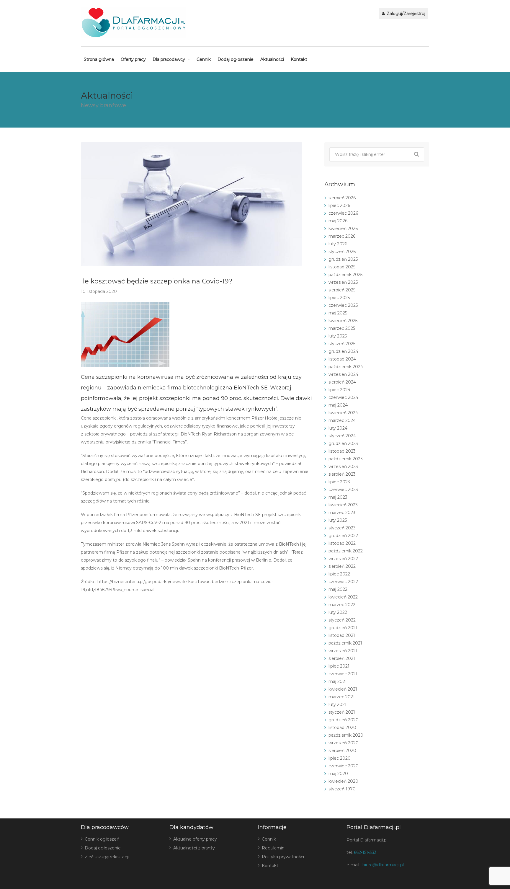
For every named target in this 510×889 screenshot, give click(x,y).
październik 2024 (345, 366)
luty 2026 (337, 244)
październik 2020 (345, 735)
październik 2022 (345, 551)
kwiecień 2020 (343, 781)
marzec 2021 (341, 696)
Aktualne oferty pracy (195, 839)
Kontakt (299, 59)
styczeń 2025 (341, 343)
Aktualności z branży (194, 848)
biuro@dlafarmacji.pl (383, 864)
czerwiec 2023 (343, 489)
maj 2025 (337, 313)
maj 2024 (338, 405)
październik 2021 (345, 643)
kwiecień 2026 (343, 228)
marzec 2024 (342, 420)
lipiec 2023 (339, 482)
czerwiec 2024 (343, 397)
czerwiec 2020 (343, 766)
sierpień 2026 (342, 197)
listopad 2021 (341, 635)
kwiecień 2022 (343, 597)
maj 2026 (337, 221)
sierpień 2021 (341, 658)
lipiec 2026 (339, 205)
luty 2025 (337, 336)
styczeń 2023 (342, 528)
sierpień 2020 (342, 750)
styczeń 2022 (342, 620)
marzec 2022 (341, 604)
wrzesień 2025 (343, 282)
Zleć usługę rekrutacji (107, 856)
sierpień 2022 (342, 566)
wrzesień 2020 (343, 743)
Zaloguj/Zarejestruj (405, 13)
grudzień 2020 (343, 719)
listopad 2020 (342, 727)
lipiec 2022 (339, 574)
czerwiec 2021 (342, 673)
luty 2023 (337, 520)
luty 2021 (337, 704)
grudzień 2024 (343, 351)
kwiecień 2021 (342, 689)
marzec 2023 (341, 512)
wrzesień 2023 (343, 466)
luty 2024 (337, 428)
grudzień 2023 (343, 443)
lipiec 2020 (339, 758)
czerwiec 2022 (343, 581)
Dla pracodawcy (169, 59)
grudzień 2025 (343, 259)
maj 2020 (338, 773)
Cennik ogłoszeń (102, 839)
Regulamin (273, 848)
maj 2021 (337, 681)
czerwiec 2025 (343, 305)
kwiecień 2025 (342, 320)
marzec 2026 (341, 236)
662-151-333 (365, 852)
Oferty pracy (133, 59)
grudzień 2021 (342, 627)
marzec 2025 (341, 328)
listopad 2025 (341, 267)
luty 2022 (337, 612)
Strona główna (99, 59)
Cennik (204, 59)
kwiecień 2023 (343, 505)
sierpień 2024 (342, 382)
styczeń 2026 (342, 251)
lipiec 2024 (339, 389)
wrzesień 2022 (343, 558)
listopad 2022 (342, 543)
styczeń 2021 (341, 712)
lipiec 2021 (338, 666)
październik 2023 (345, 458)
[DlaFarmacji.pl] (133, 22)
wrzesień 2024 (343, 374)
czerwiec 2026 (343, 213)
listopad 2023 (342, 451)
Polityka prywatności (283, 856)
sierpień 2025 (341, 290)
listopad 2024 (342, 359)
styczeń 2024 (342, 435)
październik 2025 (345, 274)
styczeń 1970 (342, 789)
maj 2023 (337, 497)
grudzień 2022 (343, 535)
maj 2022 (337, 589)
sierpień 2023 (342, 474)
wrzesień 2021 (342, 650)
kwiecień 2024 (343, 412)
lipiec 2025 (339, 297)
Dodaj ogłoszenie (236, 59)
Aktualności (272, 59)
